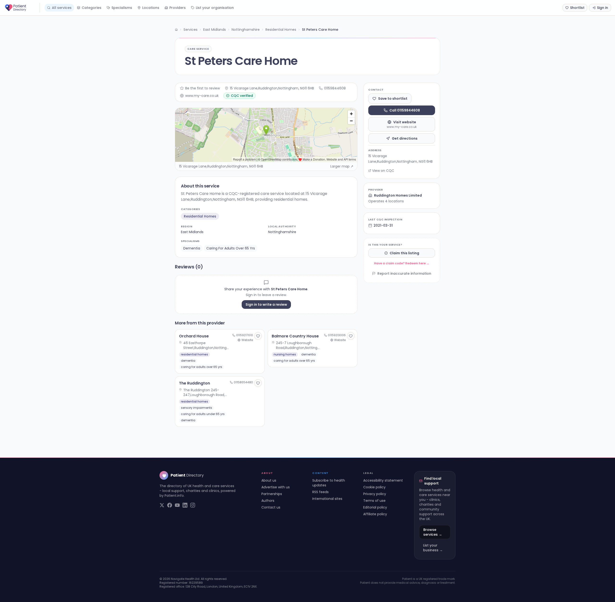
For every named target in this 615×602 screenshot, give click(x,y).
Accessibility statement (383, 480)
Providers (177, 7)
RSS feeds (320, 492)
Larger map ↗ (341, 166)
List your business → (433, 547)
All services (62, 7)
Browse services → (432, 532)
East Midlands (214, 29)
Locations (150, 7)
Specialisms (121, 7)
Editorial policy (375, 507)
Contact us (270, 507)
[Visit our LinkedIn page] (185, 505)
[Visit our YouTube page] (177, 505)
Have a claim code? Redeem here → (401, 263)
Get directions (405, 138)
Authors (267, 500)
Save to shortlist (392, 98)
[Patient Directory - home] (22, 7)
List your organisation (215, 7)
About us (268, 480)
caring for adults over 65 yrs (230, 248)
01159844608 (335, 88)
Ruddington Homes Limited (398, 195)
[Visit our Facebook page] (169, 505)
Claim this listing (404, 253)
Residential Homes (280, 29)
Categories (91, 7)
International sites (327, 498)
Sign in (602, 7)
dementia (191, 248)
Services (190, 29)
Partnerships (271, 493)
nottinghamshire (282, 232)
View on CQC (383, 170)
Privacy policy (374, 493)
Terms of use (374, 500)
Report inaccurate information (404, 273)
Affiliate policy (375, 514)
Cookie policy (374, 487)
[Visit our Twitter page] (162, 505)
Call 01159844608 (404, 110)
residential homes (200, 216)
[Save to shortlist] (258, 336)
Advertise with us (275, 487)
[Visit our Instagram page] (192, 505)
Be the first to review (202, 88)
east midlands (192, 232)
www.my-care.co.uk (202, 95)
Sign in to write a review (266, 304)
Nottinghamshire (246, 29)
